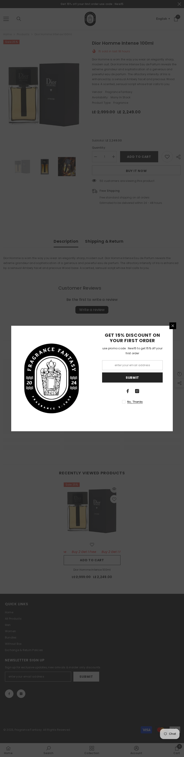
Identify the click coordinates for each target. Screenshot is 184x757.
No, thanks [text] (135, 402)
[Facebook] (127, 391)
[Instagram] (137, 391)
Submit (132, 377)
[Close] (172, 325)
